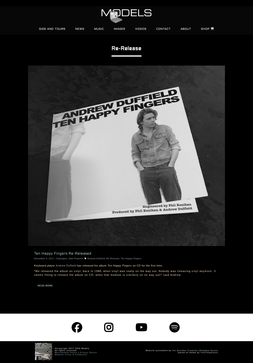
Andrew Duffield (96, 258)
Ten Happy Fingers (131, 258)
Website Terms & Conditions (71, 355)
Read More (45, 285)
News (79, 29)
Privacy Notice (88, 352)
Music (99, 29)
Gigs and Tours (52, 29)
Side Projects (75, 258)
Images (119, 29)
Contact (163, 29)
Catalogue (61, 258)
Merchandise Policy (66, 352)
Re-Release (112, 258)
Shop (206, 29)
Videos (140, 29)
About (186, 29)
